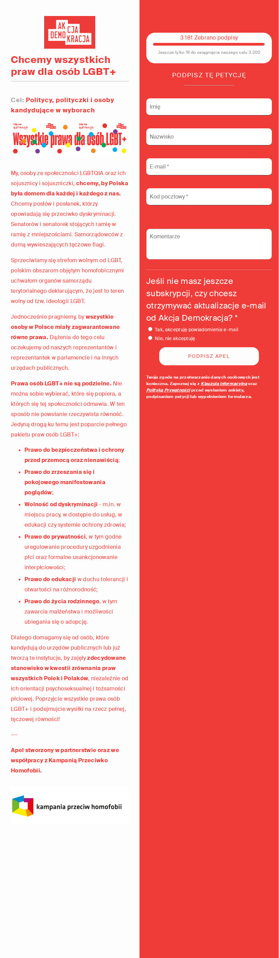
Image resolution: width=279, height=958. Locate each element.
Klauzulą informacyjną (224, 383)
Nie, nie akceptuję (175, 338)
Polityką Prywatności (168, 390)
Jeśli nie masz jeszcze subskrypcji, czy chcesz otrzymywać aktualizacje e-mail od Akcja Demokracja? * (206, 299)
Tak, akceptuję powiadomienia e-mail (196, 329)
